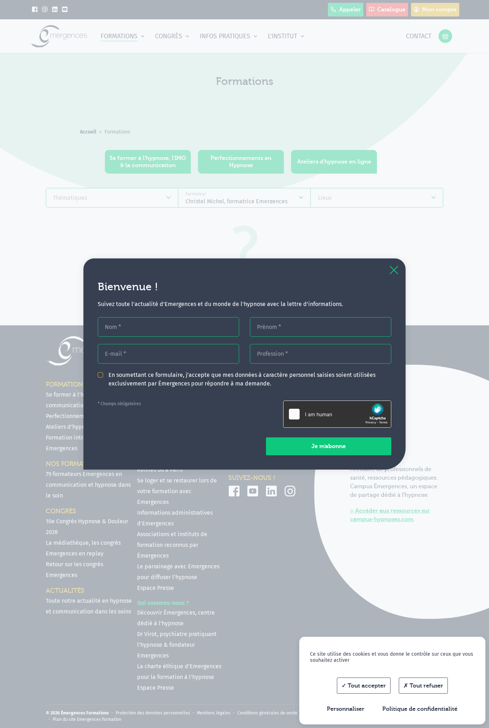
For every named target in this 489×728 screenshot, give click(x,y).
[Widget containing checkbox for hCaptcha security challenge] (337, 414)
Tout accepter (366, 686)
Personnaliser (345, 709)
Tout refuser (425, 686)
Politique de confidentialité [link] (419, 709)
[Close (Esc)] (393, 270)
